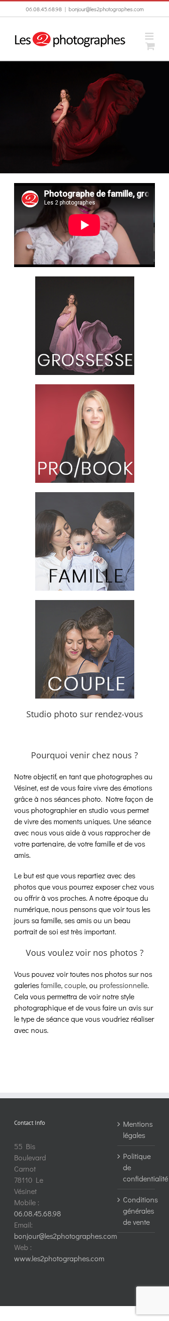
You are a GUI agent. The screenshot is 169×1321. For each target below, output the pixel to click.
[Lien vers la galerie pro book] (84, 388)
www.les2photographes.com (59, 1258)
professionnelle (123, 985)
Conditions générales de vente (136, 1210)
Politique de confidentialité (136, 1167)
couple (75, 985)
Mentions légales (136, 1129)
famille (51, 985)
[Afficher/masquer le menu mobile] (150, 36)
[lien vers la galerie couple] (84, 603)
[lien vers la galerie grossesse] (84, 280)
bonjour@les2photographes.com (106, 9)
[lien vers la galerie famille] (84, 496)
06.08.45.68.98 (44, 9)
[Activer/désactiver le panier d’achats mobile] (150, 46)
